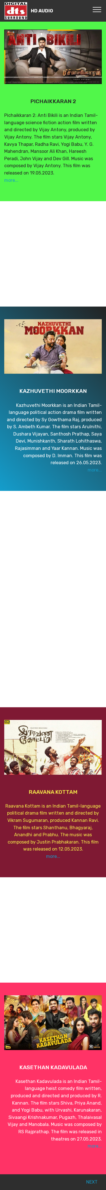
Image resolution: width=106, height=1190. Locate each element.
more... (11, 180)
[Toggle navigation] (97, 9)
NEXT (92, 1182)
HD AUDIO (42, 10)
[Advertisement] (53, 254)
